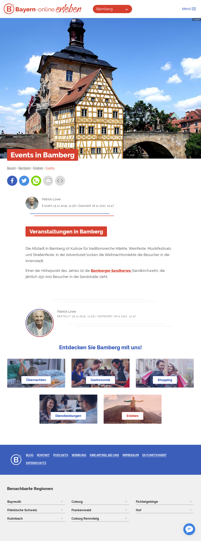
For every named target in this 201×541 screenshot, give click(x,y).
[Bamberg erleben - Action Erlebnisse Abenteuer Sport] (69, 8)
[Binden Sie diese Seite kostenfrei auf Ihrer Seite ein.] (60, 181)
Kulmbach (15, 518)
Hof (138, 510)
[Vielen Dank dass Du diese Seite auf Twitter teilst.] (24, 181)
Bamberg (104, 9)
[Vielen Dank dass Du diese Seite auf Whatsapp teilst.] (36, 181)
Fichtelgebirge (147, 502)
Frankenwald (81, 510)
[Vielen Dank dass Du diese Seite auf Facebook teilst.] (12, 181)
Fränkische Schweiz (22, 510)
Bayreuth (14, 502)
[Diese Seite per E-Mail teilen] (48, 181)
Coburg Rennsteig (85, 518)
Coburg (77, 502)
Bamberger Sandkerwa (111, 271)
